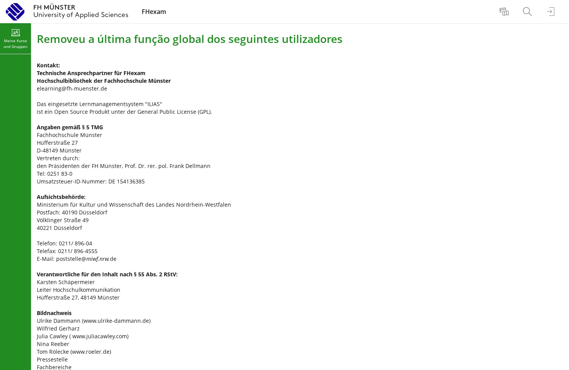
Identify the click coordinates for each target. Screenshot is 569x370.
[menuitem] (505, 11)
